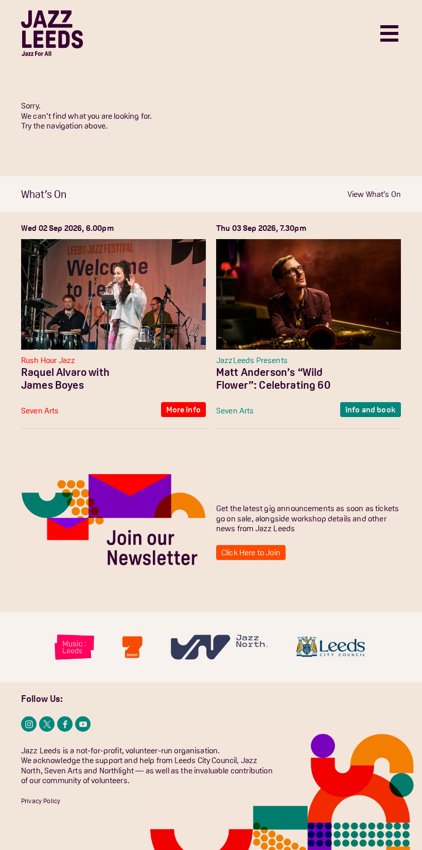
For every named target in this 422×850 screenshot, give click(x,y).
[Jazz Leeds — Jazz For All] (52, 33)
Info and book (370, 409)
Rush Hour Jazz (48, 360)
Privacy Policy (40, 801)
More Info (183, 409)
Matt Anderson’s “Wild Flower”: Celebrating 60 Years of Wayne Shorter (273, 385)
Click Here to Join (250, 552)
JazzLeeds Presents (252, 360)
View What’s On (374, 193)
